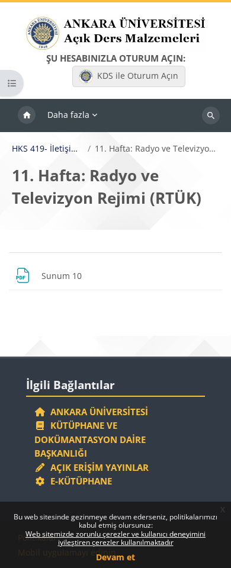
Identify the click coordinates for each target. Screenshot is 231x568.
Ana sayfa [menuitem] (26, 115)
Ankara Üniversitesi (97, 412)
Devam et (115, 557)
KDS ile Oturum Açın (137, 75)
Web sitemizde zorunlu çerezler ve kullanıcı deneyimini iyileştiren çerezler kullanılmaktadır (115, 538)
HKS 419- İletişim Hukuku (48, 148)
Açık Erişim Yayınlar (98, 467)
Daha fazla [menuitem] (68, 114)
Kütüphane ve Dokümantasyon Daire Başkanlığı (90, 439)
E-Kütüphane (79, 481)
